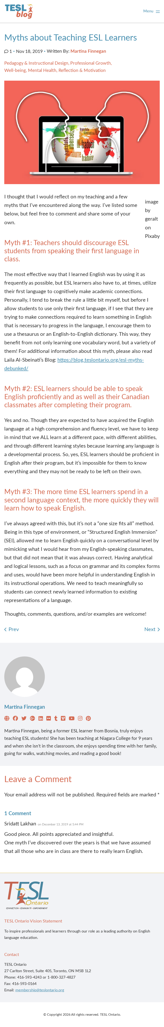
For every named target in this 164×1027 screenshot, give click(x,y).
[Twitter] (23, 719)
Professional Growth (90, 63)
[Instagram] (80, 719)
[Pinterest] (88, 719)
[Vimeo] (63, 719)
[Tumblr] (55, 719)
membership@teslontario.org (39, 990)
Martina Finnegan (88, 51)
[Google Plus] (32, 719)
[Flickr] (48, 719)
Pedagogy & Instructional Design (36, 63)
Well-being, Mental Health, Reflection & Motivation (55, 70)
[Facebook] (15, 719)
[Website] (6, 719)
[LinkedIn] (40, 719)
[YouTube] (72, 719)
